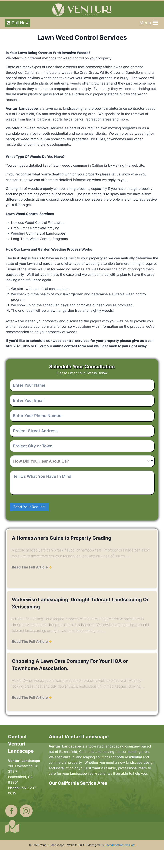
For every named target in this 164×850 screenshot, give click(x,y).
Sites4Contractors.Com (120, 845)
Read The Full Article (32, 567)
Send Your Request (29, 507)
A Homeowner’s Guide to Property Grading (61, 538)
